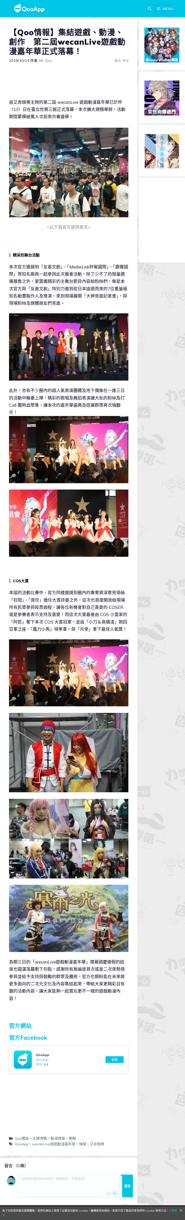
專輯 (72, 1138)
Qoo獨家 (22, 1138)
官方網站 (20, 1025)
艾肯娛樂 (97, 1144)
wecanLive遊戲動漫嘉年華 (53, 1144)
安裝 (114, 1060)
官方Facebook (28, 1037)
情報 (82, 1144)
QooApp (21, 1144)
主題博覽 (39, 1138)
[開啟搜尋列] (149, 8)
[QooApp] (68, 1059)
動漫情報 (58, 1138)
